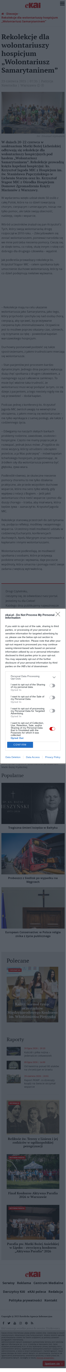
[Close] (59, 615)
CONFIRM (20, 744)
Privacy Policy (52, 757)
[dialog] (33, 686)
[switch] (52, 685)
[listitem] (33, 677)
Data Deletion (13, 757)
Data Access (33, 757)
